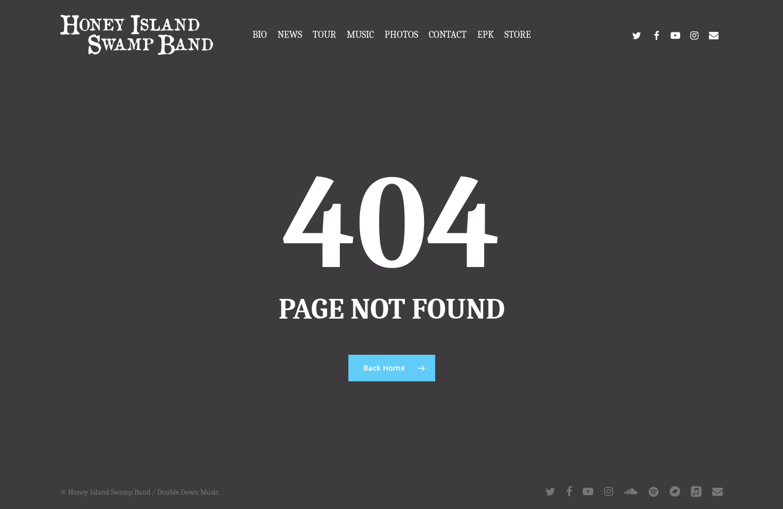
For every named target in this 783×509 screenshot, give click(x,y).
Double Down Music (188, 492)
